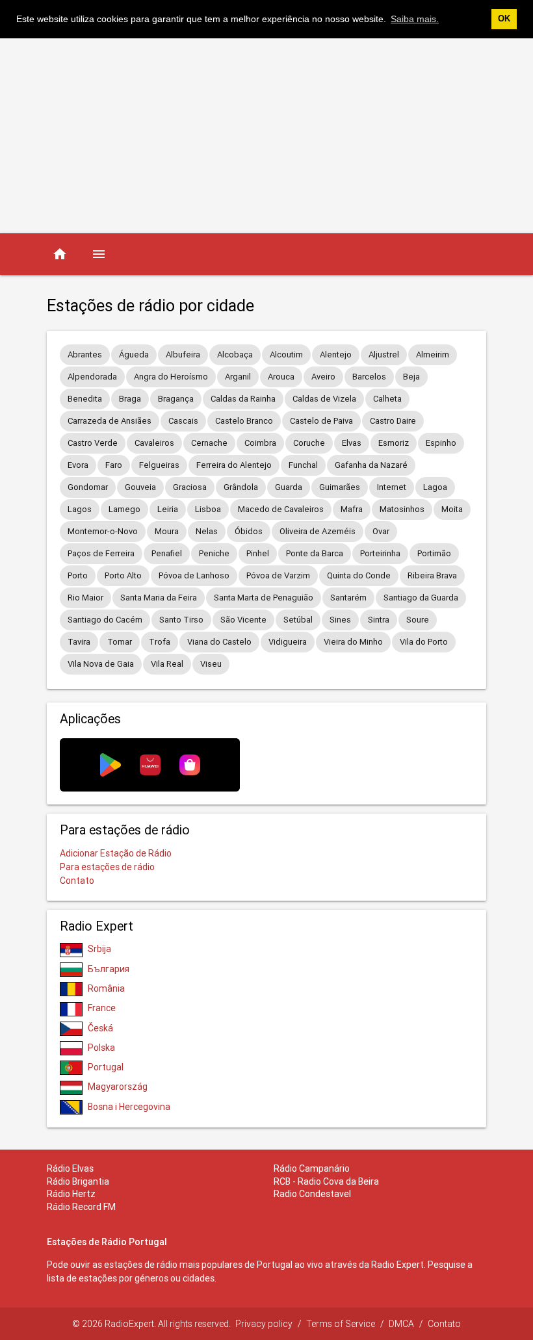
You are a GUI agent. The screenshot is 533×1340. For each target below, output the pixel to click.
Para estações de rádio (107, 867)
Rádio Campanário (312, 1168)
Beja (411, 376)
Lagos (80, 509)
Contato (77, 880)
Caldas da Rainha (243, 398)
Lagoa (435, 487)
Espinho (441, 442)
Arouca (281, 376)
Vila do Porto (424, 641)
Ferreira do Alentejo (234, 464)
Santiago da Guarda (421, 597)
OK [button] (504, 18)
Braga (130, 398)
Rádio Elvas (70, 1168)
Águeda (134, 354)
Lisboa (208, 509)
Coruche (309, 442)
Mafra (352, 509)
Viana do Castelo (219, 641)
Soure (417, 619)
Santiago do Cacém (105, 619)
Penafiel (166, 553)
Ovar (380, 531)
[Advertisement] (266, 136)
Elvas (351, 442)
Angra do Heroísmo (171, 376)
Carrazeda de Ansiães (109, 420)
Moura (167, 531)
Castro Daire (393, 420)
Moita (452, 509)
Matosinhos (402, 509)
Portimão (434, 553)
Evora (78, 464)
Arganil (238, 376)
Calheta (387, 398)
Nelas (207, 531)
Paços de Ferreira (101, 553)
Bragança (176, 398)
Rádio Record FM (81, 1207)
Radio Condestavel (312, 1194)
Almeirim (432, 354)
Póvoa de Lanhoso (194, 575)
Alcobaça (235, 354)
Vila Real (167, 663)
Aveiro (323, 376)
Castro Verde (93, 442)
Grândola (241, 487)
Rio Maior (85, 597)
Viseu (211, 663)
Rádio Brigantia (78, 1181)
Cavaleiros (154, 442)
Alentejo (336, 354)
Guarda (288, 487)
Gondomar (88, 487)
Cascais (183, 420)
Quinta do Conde (359, 575)
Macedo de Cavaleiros (281, 509)
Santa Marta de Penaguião (263, 597)
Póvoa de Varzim (278, 575)
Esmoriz (393, 442)
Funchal (303, 464)
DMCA (401, 1324)
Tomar (119, 641)
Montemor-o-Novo (103, 531)
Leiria (167, 509)
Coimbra (260, 442)
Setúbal (298, 619)
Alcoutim (286, 354)
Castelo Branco (244, 420)
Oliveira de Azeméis (318, 531)
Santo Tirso (181, 619)
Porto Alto (123, 575)
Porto (78, 575)
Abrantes (85, 354)
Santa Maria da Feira (158, 597)
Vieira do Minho (353, 641)
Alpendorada (92, 376)
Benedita (85, 398)
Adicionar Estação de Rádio (116, 853)
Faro (113, 464)
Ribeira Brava (432, 575)
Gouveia (140, 487)
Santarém (348, 597)
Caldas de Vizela (324, 398)
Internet (391, 487)
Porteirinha (380, 553)
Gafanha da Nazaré (371, 464)
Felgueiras (159, 464)
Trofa (159, 641)
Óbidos (249, 531)
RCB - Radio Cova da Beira (326, 1181)
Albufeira (183, 354)
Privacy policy (263, 1324)
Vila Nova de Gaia (101, 663)
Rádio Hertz (71, 1194)
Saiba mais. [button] (415, 19)
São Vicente (243, 619)
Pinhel (257, 553)
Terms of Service (340, 1324)
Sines (340, 619)
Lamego (124, 509)
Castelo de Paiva (321, 420)
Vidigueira (287, 641)
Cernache (209, 442)
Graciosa (190, 487)
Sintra (378, 619)
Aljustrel (384, 354)
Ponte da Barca (314, 553)
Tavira (79, 641)
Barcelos (369, 376)
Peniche (214, 553)
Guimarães (339, 487)
